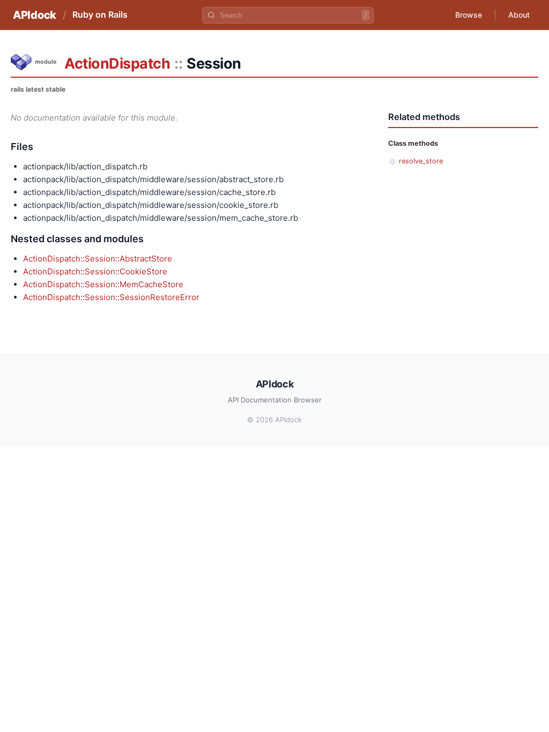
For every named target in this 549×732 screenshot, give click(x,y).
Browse (468, 14)
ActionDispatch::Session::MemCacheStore (103, 284)
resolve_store (421, 161)
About (519, 14)
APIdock (34, 15)
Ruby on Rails (100, 14)
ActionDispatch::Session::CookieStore (95, 271)
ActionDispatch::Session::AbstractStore (97, 258)
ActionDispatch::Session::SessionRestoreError (111, 297)
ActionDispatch (117, 63)
